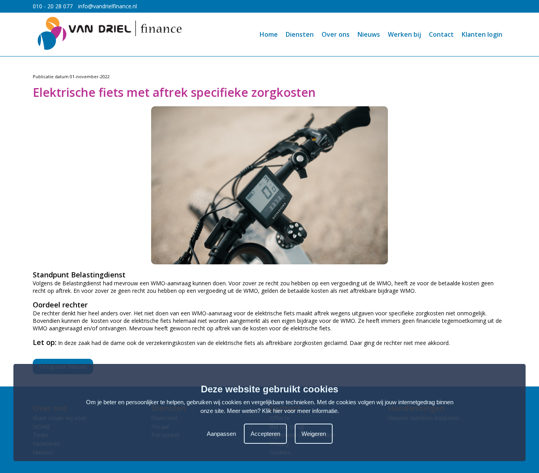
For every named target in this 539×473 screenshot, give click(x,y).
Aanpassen (221, 433)
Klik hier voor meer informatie (299, 410)
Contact (441, 34)
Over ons (336, 34)
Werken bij (404, 34)
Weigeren (313, 433)
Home (269, 34)
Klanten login (482, 34)
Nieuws (368, 34)
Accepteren (265, 433)
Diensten (300, 34)
